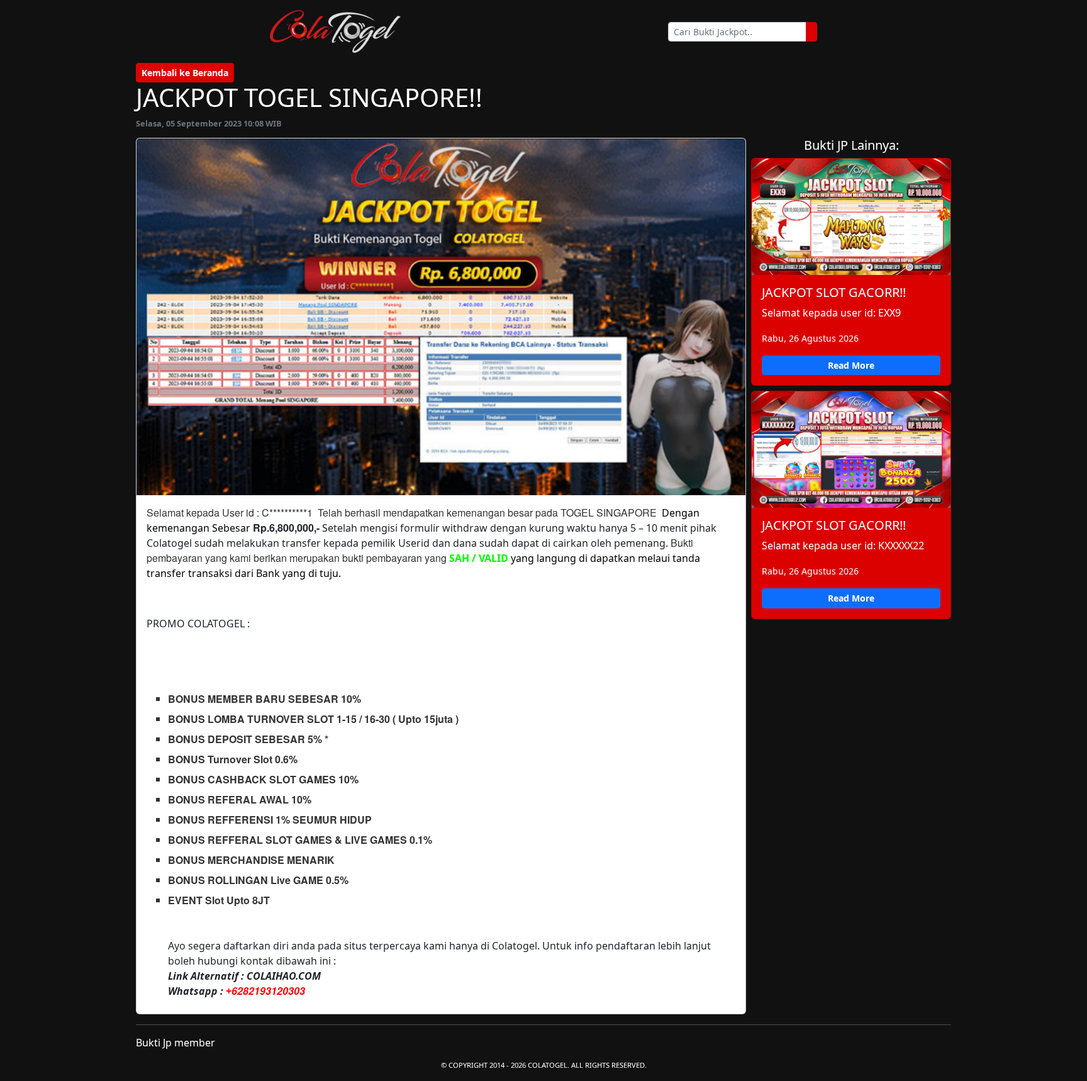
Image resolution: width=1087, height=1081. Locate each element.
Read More (851, 365)
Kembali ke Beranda (185, 73)
